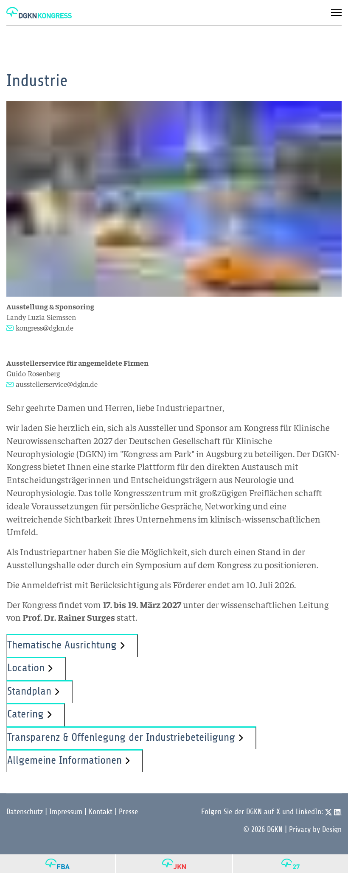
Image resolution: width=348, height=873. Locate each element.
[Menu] (336, 12)
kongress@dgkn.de (44, 327)
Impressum (65, 811)
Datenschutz (24, 811)
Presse (128, 811)
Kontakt (100, 811)
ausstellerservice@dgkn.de (57, 384)
